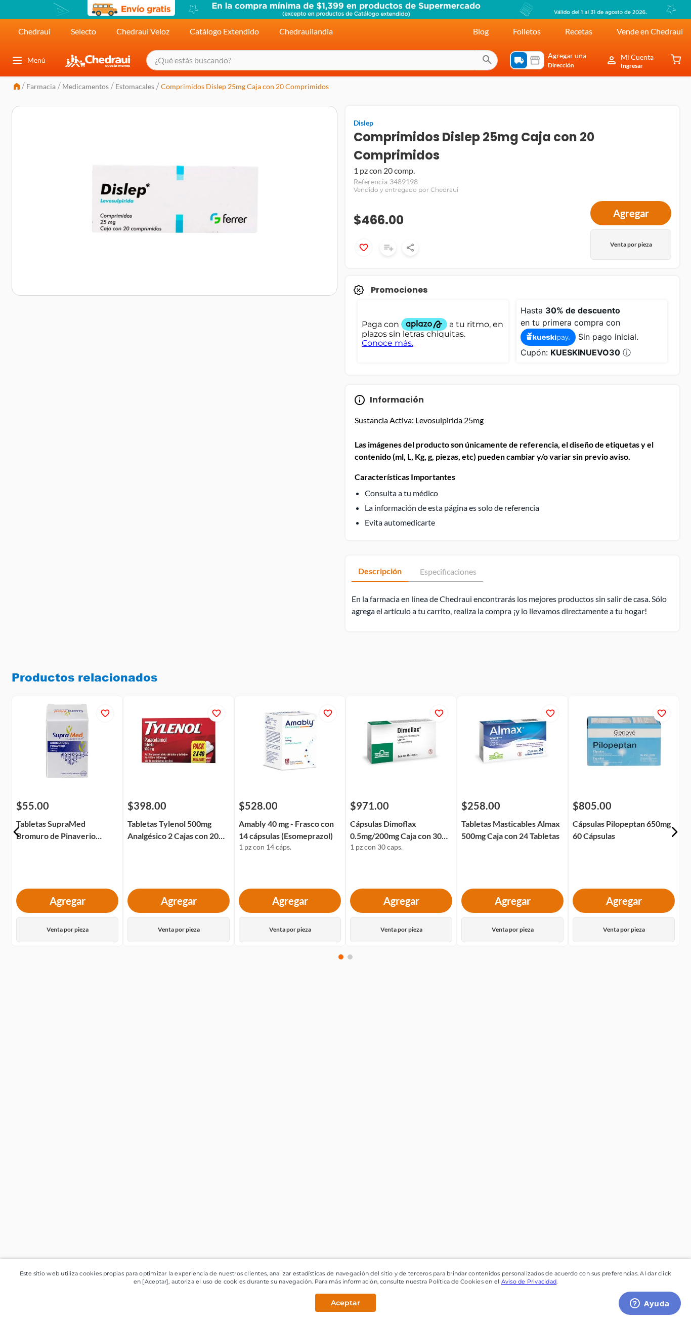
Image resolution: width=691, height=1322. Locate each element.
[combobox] (322, 60)
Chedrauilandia (306, 31)
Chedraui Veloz (142, 31)
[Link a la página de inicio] (17, 87)
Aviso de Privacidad (529, 1281)
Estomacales (134, 86)
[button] (17, 832)
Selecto (83, 31)
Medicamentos (85, 86)
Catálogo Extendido (224, 31)
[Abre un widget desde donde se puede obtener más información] (650, 1304)
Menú (36, 60)
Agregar (631, 213)
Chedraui (34, 31)
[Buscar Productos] (487, 60)
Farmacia (41, 86)
